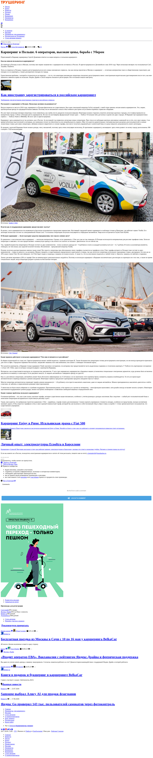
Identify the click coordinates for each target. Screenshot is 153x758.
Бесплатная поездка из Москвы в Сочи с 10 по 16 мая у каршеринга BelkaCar (59, 639)
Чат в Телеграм (8, 481)
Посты (7, 6)
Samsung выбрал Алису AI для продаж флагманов (38, 694)
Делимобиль (5, 615)
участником (34, 477)
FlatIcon (28, 731)
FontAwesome (37, 731)
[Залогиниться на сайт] (1, 23)
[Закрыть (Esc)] (1, 457)
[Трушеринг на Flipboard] (12, 729)
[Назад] (1, 459)
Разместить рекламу (12, 600)
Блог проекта (9, 718)
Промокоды (9, 18)
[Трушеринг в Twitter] (8, 729)
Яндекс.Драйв (6, 612)
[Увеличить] (8, 457)
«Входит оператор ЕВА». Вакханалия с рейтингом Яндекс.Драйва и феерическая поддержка (69, 657)
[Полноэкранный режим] (6, 457)
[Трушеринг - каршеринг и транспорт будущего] (13, 3)
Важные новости (11, 684)
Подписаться (9, 720)
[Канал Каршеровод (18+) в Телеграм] (4, 729)
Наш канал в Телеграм (10, 44)
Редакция (19, 667)
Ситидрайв (5, 610)
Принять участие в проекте (14, 621)
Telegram (21, 726)
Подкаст (8, 12)
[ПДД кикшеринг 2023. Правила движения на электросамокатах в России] (76, 550)
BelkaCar (4, 614)
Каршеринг (9, 16)
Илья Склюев (21, 631)
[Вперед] (3, 459)
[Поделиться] (4, 457)
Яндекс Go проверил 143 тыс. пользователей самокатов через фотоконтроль (58, 704)
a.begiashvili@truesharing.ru (96, 453)
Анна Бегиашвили (17, 47)
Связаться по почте (12, 602)
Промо (7, 14)
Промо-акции (6, 631)
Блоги (7, 8)
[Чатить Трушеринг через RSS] (10, 729)
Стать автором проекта (13, 38)
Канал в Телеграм (9, 462)
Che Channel (13, 353)
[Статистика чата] (15, 481)
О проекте (8, 31)
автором (24, 477)
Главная (8, 709)
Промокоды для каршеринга (15, 34)
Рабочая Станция (57, 731)
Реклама (8, 32)
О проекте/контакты (12, 716)
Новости (8, 10)
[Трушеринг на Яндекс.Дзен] (6, 729)
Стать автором (10, 619)
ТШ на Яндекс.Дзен (9, 464)
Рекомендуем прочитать (15, 625)
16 (41, 47)
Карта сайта (9, 722)
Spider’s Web (13, 223)
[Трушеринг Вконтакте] (2, 729)
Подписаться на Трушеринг (15, 36)
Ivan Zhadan (14, 649)
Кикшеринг (9, 20)
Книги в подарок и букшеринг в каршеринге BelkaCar (41, 675)
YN (15, 731)
